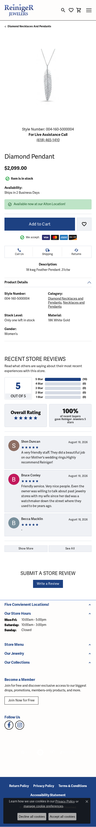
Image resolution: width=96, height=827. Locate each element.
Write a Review (48, 584)
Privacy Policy (43, 786)
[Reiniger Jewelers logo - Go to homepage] (19, 10)
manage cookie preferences (43, 806)
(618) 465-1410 (48, 140)
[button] (63, 10)
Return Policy (19, 786)
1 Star (39, 397)
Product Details (16, 282)
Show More (26, 548)
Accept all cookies (62, 816)
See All (70, 548)
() (85, 379)
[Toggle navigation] (89, 10)
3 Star (39, 388)
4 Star (39, 383)
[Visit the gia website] (26, 752)
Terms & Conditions (72, 786)
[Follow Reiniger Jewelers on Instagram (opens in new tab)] (19, 725)
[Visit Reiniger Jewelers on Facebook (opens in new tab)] (8, 725)
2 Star (39, 392)
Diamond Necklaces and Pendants (29, 26)
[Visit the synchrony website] (67, 752)
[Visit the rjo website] (52, 752)
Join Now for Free (21, 700)
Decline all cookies (32, 816)
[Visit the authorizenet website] (40, 752)
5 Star (39, 379)
